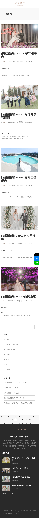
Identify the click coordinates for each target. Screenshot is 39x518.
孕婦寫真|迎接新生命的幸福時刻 (14, 398)
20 (12, 423)
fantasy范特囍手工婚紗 (14, 136)
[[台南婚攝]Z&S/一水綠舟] (6, 470)
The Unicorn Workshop (14, 513)
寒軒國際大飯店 (6, 75)
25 (30, 423)
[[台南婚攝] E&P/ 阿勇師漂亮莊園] (19, 97)
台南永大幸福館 (15, 257)
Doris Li (4, 136)
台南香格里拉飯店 (26, 197)
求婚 (5, 364)
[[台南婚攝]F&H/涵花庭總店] (6, 479)
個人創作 (7, 339)
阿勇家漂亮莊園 (19, 139)
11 (12, 420)
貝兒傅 (29, 315)
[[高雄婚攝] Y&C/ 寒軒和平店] (19, 36)
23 (23, 423)
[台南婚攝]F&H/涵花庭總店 (12, 393)
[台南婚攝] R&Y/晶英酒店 (18, 296)
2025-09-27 (15, 489)
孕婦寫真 (7, 359)
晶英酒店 (23, 315)
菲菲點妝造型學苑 (26, 257)
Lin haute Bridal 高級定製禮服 (11, 315)
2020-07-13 (11, 61)
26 (33, 423)
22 (19, 423)
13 (19, 420)
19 (8, 423)
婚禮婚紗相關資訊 (9, 349)
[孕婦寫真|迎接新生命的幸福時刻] (6, 488)
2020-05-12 (11, 122)
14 (23, 420)
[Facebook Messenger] (36, 258)
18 (5, 423)
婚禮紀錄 (20, 61)
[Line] (36, 263)
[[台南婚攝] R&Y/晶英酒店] (19, 279)
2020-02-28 (11, 301)
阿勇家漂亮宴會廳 (7, 139)
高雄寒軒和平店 (24, 75)
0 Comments (28, 61)
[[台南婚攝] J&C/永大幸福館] (19, 218)
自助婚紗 (7, 369)
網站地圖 (25, 511)
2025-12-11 (15, 471)
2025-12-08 (15, 480)
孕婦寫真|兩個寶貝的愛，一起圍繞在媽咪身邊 (18, 403)
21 (15, 423)
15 (26, 420)
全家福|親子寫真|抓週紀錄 (12, 344)
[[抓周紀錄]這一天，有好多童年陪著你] (6, 460)
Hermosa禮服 (5, 257)
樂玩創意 (25, 136)
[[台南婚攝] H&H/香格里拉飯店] (19, 160)
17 (33, 420)
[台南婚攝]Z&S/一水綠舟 (12, 388)
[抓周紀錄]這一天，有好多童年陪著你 (16, 383)
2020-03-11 (11, 243)
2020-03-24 (11, 185)
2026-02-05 (15, 463)
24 (26, 423)
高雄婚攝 (15, 75)
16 (30, 420)
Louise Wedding (15, 197)
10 (8, 420)
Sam (4, 61)
